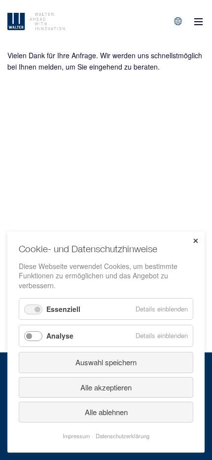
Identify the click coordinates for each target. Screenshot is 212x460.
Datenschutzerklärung (122, 436)
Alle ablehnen (106, 412)
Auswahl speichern (106, 362)
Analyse (59, 336)
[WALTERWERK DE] (62, 21)
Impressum (76, 436)
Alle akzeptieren (106, 387)
